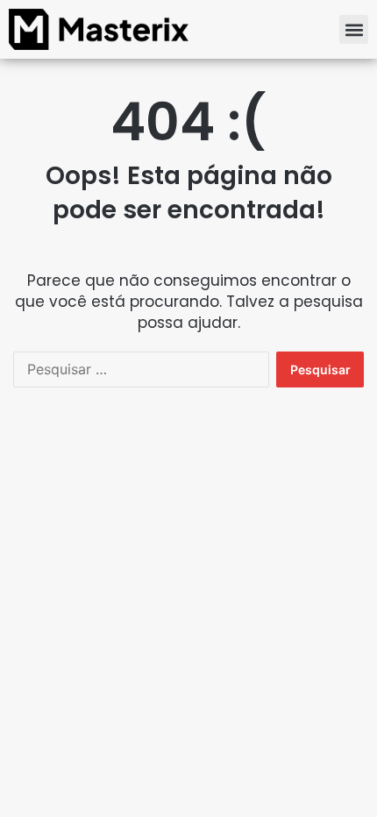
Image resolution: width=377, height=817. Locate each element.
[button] (353, 29)
